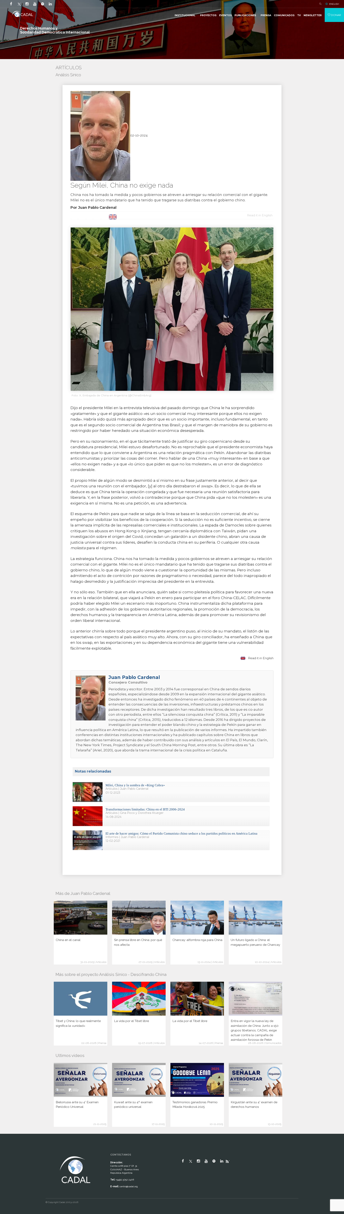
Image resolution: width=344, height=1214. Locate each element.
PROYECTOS (208, 15)
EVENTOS (225, 15)
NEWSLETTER (313, 15)
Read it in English (260, 658)
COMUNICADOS (284, 15)
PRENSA (266, 15)
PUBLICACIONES (245, 15)
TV (299, 15)
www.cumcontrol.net (7, 1152)
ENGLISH (334, 4)
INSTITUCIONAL (185, 15)
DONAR (335, 15)
